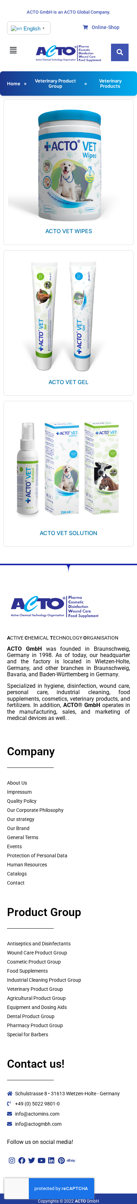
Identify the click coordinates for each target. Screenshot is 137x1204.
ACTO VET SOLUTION (68, 532)
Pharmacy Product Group (35, 1025)
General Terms (22, 837)
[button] (16, 50)
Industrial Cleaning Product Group (44, 980)
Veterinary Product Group (55, 83)
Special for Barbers (27, 1034)
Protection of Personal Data (37, 855)
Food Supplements (27, 971)
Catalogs (17, 874)
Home (13, 83)
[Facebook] (22, 1161)
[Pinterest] (61, 1161)
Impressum (19, 792)
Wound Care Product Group (37, 953)
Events (14, 846)
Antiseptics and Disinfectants (39, 943)
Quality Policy (22, 801)
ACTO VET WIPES (68, 231)
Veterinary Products (110, 83)
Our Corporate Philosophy (35, 810)
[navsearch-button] (120, 52)
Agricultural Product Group (36, 998)
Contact (16, 883)
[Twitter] (32, 1161)
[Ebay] (71, 1161)
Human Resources (27, 864)
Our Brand (18, 828)
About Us (17, 783)
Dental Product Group (30, 1016)
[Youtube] (41, 1161)
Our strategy (20, 819)
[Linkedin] (51, 1161)
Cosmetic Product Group (34, 962)
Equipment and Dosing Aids (37, 1007)
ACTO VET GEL (68, 381)
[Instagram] (12, 1161)
